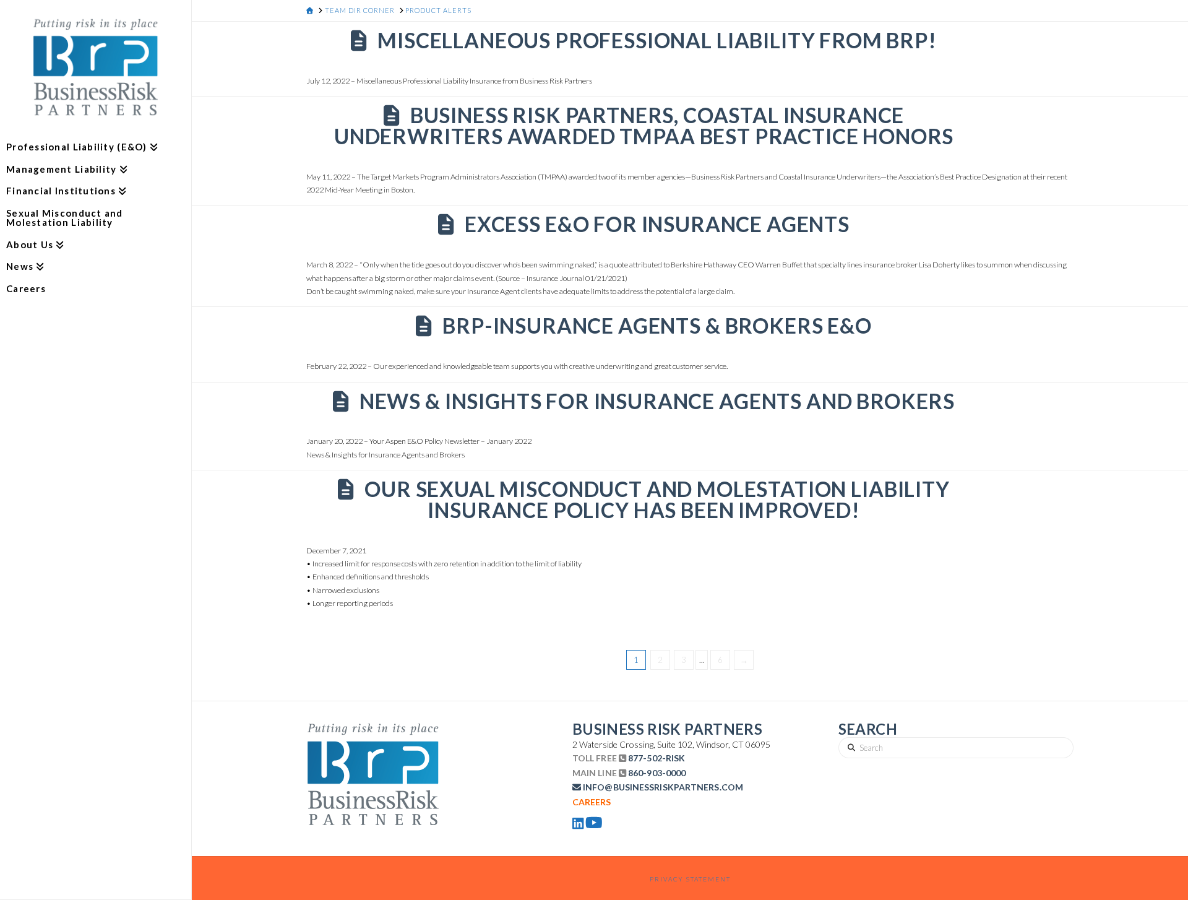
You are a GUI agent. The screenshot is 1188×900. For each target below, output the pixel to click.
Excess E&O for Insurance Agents (657, 224)
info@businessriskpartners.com (663, 787)
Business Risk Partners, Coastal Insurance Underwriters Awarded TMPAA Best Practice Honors (643, 126)
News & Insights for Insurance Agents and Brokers (657, 401)
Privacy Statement (690, 879)
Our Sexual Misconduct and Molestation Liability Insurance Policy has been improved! (656, 499)
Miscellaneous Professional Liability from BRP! (657, 40)
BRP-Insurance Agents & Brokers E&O (657, 325)
